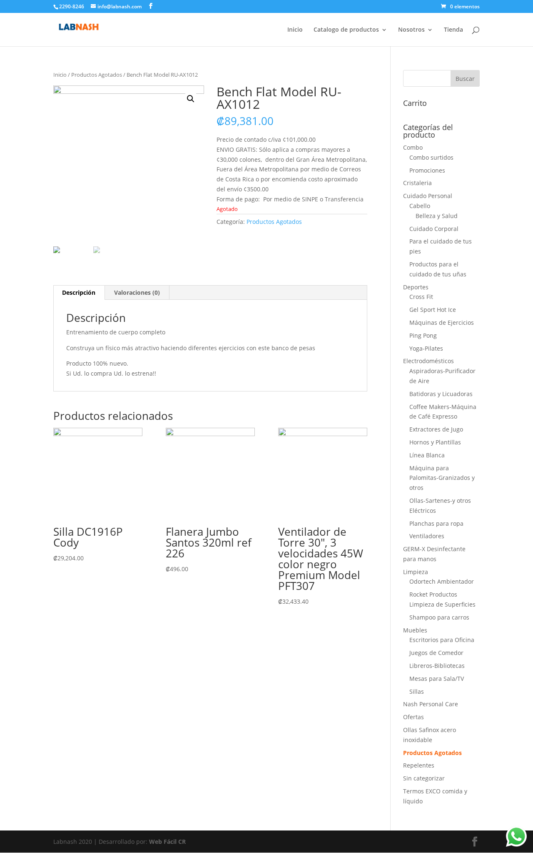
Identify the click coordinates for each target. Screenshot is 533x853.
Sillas (416, 691)
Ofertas (413, 717)
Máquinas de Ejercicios (441, 322)
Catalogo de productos (346, 30)
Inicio (295, 30)
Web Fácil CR (167, 841)
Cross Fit (421, 297)
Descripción (78, 292)
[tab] (79, 293)
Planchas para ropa (436, 523)
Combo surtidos (431, 157)
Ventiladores (426, 536)
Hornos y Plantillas (435, 442)
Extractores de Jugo (436, 429)
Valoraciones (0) (137, 292)
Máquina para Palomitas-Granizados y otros (442, 478)
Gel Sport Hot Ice (432, 310)
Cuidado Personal (427, 196)
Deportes (415, 287)
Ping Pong (423, 335)
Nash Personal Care (430, 704)
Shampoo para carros (439, 617)
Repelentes (418, 765)
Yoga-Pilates (426, 348)
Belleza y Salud (437, 216)
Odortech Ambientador (441, 581)
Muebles (415, 630)
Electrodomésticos (428, 361)
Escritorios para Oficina (441, 640)
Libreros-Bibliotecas (437, 666)
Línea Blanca (427, 455)
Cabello (419, 206)
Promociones (427, 170)
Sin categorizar (424, 778)
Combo (413, 147)
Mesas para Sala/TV (436, 678)
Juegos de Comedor (436, 653)
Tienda (453, 30)
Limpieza (415, 572)
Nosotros (411, 30)
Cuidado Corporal (433, 229)
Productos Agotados (96, 74)
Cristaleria (417, 183)
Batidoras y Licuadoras (441, 394)
